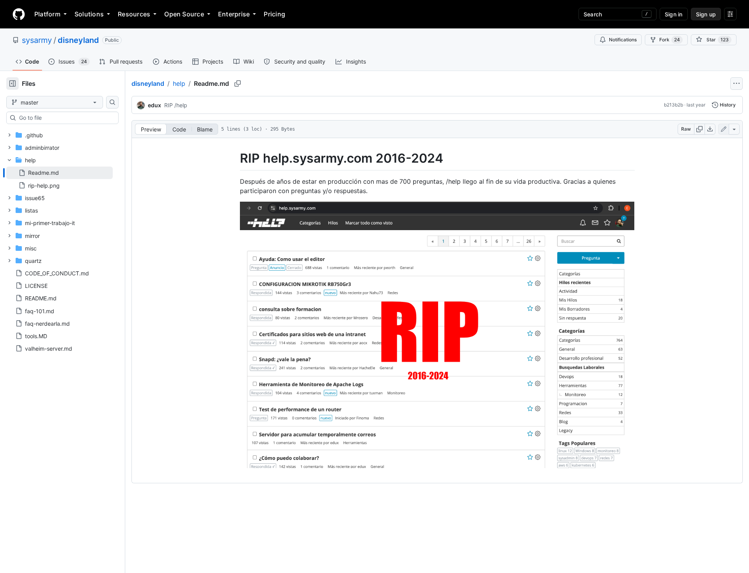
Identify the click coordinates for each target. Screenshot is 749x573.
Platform (47, 14)
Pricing (274, 14)
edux (154, 105)
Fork (669, 40)
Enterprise (234, 14)
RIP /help (175, 105)
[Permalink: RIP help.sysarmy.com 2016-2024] (234, 158)
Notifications (623, 40)
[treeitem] (59, 173)
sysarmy (37, 40)
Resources (134, 14)
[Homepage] (18, 14)
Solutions (89, 14)
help (179, 83)
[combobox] (65, 118)
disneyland (78, 40)
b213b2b (673, 105)
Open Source (184, 14)
